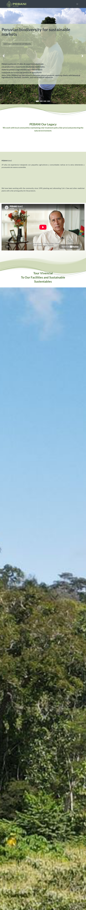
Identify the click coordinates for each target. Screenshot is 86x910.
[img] (3, 56)
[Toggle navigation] (77, 4)
